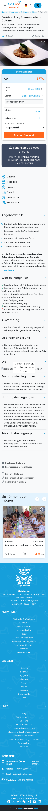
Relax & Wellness (24, 626)
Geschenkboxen (24, 652)
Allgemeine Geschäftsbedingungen (24, 732)
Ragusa (10, 541)
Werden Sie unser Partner (24, 728)
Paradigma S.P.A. (28, 808)
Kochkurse (39, 541)
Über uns (24, 721)
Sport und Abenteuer (24, 637)
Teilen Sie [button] (37, 36)
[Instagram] (29, 801)
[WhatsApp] (18, 801)
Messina (24, 690)
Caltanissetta (24, 694)
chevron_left (37, 499)
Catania (24, 668)
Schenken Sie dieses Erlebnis (24, 155)
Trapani (24, 683)
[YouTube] (34, 801)
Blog (24, 713)
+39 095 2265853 (23, 769)
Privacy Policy (17, 798)
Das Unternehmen (24, 717)
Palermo (24, 672)
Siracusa (24, 679)
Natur (24, 634)
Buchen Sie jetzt (24, 135)
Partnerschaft (24, 743)
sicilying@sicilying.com (23, 774)
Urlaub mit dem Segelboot (24, 641)
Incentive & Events (24, 645)
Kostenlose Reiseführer (24, 735)
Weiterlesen (8, 270)
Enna (24, 697)
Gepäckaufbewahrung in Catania (24, 739)
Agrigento (24, 675)
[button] (26, 5)
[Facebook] (8, 801)
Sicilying (20, 808)
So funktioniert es (24, 724)
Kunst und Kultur (24, 630)
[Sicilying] (16, 5)
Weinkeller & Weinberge (24, 619)
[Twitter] (13, 801)
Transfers (24, 648)
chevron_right (44, 499)
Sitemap (24, 747)
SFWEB (36, 808)
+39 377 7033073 (36, 762)
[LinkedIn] (39, 801)
